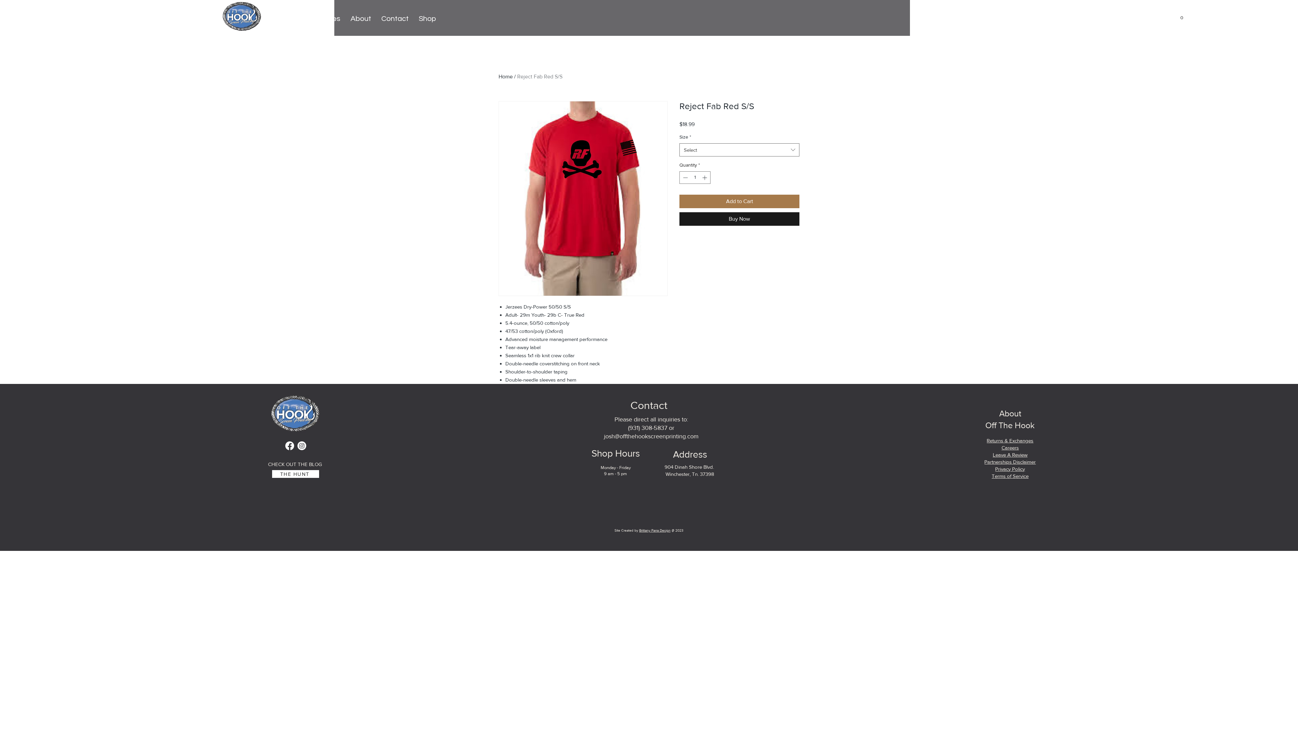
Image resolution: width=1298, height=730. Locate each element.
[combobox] (739, 149)
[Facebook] (289, 445)
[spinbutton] (695, 178)
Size (685, 137)
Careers (1010, 448)
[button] (1178, 17)
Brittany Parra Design (655, 530)
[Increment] (705, 178)
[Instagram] (301, 445)
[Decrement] (684, 178)
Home (506, 76)
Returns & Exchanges (1010, 440)
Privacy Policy (1010, 469)
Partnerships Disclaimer (1010, 462)
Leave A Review (1010, 455)
